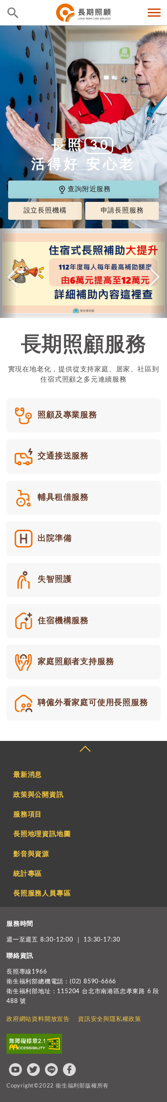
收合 (84, 750)
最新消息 (27, 774)
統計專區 (27, 873)
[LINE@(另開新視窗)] (51, 1069)
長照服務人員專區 (42, 893)
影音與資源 (31, 854)
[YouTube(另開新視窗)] (15, 1069)
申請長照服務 (122, 210)
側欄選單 (154, 13)
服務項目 (27, 814)
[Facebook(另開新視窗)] (69, 1069)
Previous (12, 277)
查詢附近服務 (89, 189)
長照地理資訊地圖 (42, 834)
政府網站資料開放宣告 (38, 1019)
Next (154, 277)
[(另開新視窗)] (83, 273)
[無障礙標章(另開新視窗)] (34, 1043)
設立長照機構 (45, 210)
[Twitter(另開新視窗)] (33, 1069)
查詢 (13, 13)
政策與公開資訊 (38, 794)
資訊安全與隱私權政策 (109, 1019)
